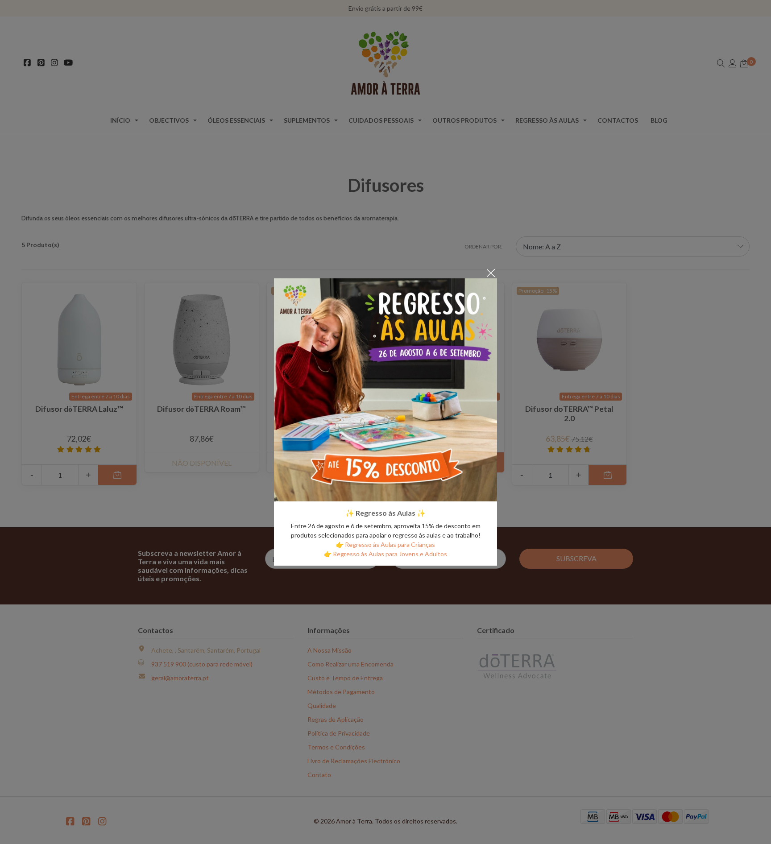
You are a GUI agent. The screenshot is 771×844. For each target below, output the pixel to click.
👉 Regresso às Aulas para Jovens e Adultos (385, 554)
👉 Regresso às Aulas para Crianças (385, 544)
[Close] (491, 272)
